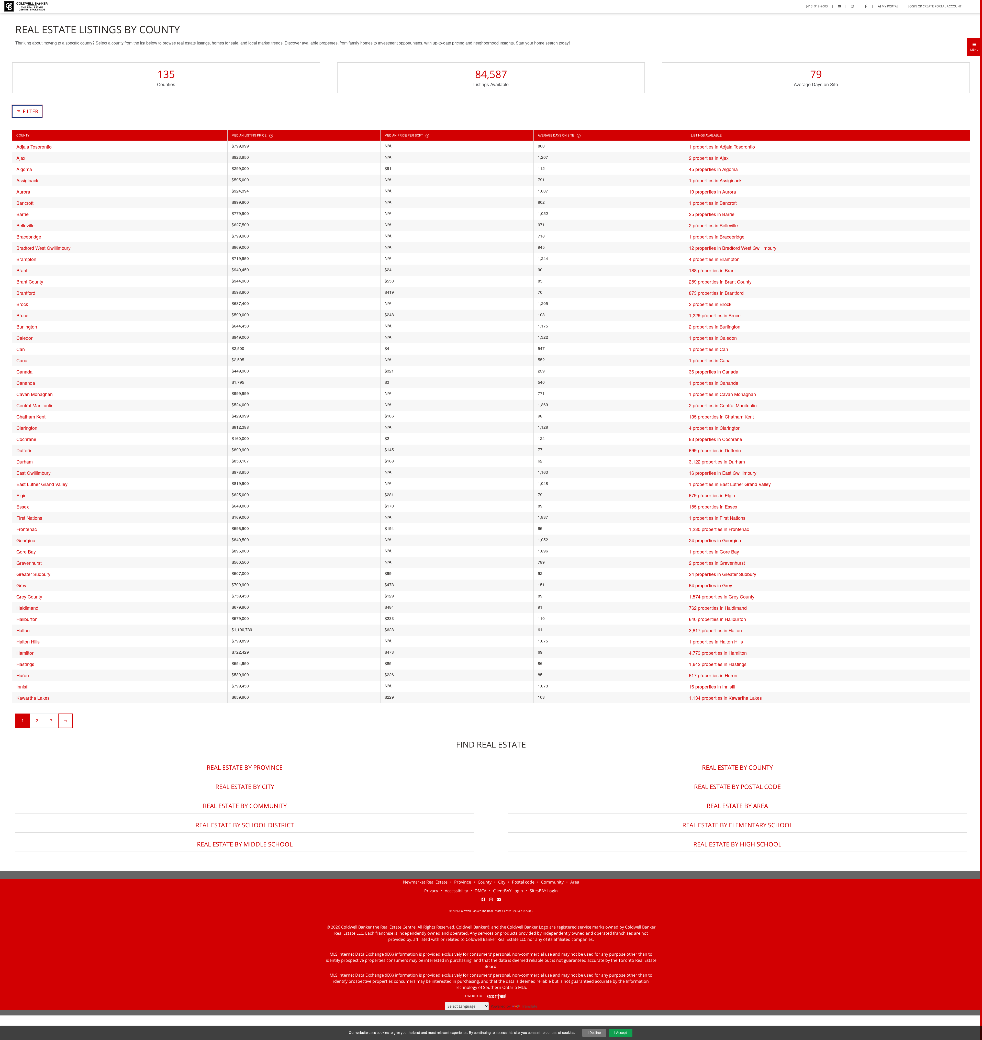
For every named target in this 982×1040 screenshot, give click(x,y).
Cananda (25, 382)
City (501, 882)
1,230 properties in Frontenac (719, 529)
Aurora (23, 191)
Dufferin (24, 450)
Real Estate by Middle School (245, 844)
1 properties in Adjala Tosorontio (722, 146)
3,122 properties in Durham (717, 461)
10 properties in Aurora (712, 191)
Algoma (24, 169)
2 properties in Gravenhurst (717, 562)
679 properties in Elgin (712, 495)
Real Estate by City (244, 786)
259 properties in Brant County (720, 281)
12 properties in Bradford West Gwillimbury (732, 247)
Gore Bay (26, 551)
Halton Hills (28, 641)
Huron (22, 675)
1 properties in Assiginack (715, 180)
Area (574, 882)
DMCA (480, 891)
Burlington (26, 326)
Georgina (25, 540)
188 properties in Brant (712, 270)
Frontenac (26, 529)
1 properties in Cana (710, 360)
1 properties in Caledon (713, 337)
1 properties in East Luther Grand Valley (730, 484)
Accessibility (456, 891)
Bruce (22, 315)
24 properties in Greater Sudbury (722, 574)
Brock (22, 304)
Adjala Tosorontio (34, 146)
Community (552, 882)
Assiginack (27, 180)
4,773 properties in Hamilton (718, 652)
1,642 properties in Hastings (717, 664)
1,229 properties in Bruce (715, 315)
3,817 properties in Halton (715, 630)
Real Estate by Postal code (737, 786)
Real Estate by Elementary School (737, 825)
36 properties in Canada (713, 371)
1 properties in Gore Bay (714, 551)
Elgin (21, 495)
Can (20, 349)
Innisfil (22, 686)
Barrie (22, 214)
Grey (21, 585)
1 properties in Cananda (713, 382)
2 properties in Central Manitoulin (723, 405)
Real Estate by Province (245, 767)
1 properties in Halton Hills (716, 641)
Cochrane (26, 439)
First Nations (29, 517)
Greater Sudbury (33, 574)
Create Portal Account (942, 6)
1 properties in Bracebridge (716, 236)
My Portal (889, 6)
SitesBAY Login (544, 891)
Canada (24, 371)
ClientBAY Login (508, 891)
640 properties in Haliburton (717, 619)
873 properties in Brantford (716, 292)
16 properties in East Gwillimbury (722, 472)
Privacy (431, 891)
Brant (21, 270)
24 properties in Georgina (715, 540)
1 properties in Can (708, 349)
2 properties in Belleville (713, 225)
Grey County (29, 596)
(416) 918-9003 (817, 6)
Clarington (26, 427)
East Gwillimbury (33, 472)
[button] (974, 47)
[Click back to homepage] (24, 6)
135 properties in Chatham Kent (721, 416)
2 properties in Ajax (709, 157)
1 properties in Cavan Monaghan (722, 394)
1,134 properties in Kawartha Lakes (725, 697)
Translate (529, 1006)
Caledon (25, 337)
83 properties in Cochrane (715, 439)
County (485, 882)
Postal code (523, 882)
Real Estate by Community (245, 805)
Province (462, 882)
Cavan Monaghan (34, 394)
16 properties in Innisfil (712, 686)
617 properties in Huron (713, 675)
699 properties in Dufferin (715, 450)
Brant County (29, 281)
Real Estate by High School (737, 844)
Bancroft (25, 202)
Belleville (25, 225)
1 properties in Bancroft (713, 202)
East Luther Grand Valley (42, 484)
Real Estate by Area (737, 805)
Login (912, 6)
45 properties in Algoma (713, 169)
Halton (23, 630)
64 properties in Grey (710, 585)
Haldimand (27, 607)
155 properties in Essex (713, 506)
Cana (21, 360)
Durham (24, 461)
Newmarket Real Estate (425, 882)
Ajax (20, 157)
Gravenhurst (29, 562)
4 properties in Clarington (715, 427)
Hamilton (25, 652)
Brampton (26, 259)
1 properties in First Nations (717, 517)
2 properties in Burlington (714, 326)
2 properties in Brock (710, 304)
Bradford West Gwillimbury (43, 247)
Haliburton (27, 619)
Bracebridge (28, 236)
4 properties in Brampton (714, 259)
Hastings (25, 664)
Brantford (25, 292)
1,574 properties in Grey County (721, 596)
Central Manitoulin (34, 405)
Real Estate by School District (244, 825)
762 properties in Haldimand (718, 607)
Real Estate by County (737, 767)
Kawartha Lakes (33, 697)
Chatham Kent (31, 416)
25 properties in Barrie (711, 214)
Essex (22, 506)
